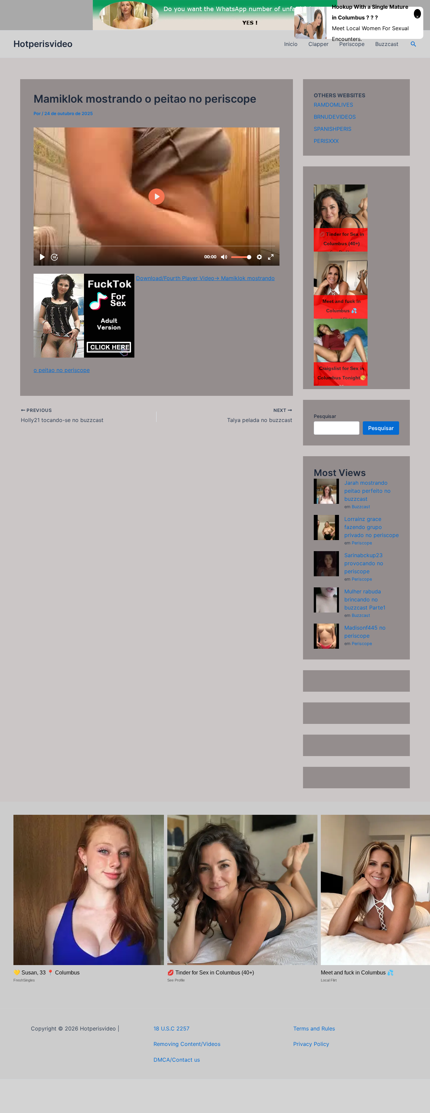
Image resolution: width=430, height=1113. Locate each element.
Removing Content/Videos (187, 1044)
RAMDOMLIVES (333, 104)
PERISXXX (326, 141)
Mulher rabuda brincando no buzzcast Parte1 (364, 599)
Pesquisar (325, 416)
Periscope (362, 542)
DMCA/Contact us (177, 1059)
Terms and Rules (314, 1028)
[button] (414, 44)
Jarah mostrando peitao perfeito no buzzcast (367, 490)
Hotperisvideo (43, 44)
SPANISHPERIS (332, 128)
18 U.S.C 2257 (171, 1028)
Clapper (318, 44)
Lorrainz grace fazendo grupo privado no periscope (371, 527)
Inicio (291, 44)
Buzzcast (361, 506)
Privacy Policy (311, 1044)
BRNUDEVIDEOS (335, 116)
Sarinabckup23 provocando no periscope (363, 563)
